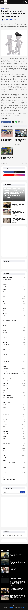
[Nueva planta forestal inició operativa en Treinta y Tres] (7, 205)
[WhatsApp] (16, 122)
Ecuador (14, 339)
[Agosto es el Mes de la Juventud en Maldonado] (5, 570)
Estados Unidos (14, 349)
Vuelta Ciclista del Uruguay (14, 479)
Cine (14, 310)
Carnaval (14, 301)
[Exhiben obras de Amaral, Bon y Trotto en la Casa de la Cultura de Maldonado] (7, 220)
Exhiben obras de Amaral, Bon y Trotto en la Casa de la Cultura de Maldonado (18, 219)
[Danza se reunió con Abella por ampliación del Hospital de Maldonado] (5, 555)
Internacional (14, 368)
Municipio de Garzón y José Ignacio (14, 404)
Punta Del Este (14, 433)
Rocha (14, 441)
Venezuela (14, 477)
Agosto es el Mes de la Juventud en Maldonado (18, 568)
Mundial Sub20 (14, 400)
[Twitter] (13, 122)
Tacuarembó (14, 465)
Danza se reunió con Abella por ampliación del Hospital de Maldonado (17, 554)
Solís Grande (14, 457)
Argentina (14, 284)
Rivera (14, 438)
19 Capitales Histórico (14, 277)
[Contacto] (19, 177)
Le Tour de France (14, 378)
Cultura (14, 325)
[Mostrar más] (22, 122)
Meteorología (14, 388)
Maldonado (14, 383)
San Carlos (14, 450)
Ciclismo (14, 308)
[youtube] (8, 175)
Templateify (11, 607)
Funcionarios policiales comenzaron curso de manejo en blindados (6, 139)
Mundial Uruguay (14, 402)
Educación (14, 342)
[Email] (19, 122)
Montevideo (14, 392)
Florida (14, 359)
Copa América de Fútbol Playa (14, 320)
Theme (22, 607)
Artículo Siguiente (22, 163)
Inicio (2, 8)
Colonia (14, 315)
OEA (14, 409)
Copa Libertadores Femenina (14, 322)
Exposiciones (14, 354)
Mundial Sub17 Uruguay (14, 397)
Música (14, 407)
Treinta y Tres (14, 469)
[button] (2, 2)
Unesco (14, 474)
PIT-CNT (14, 426)
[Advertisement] (14, 242)
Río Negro (14, 436)
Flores (14, 356)
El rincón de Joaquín (14, 347)
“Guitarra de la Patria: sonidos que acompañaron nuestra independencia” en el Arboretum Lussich (18, 561)
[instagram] (19, 175)
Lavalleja (14, 375)
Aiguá (14, 282)
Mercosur (14, 385)
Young (14, 481)
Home (14, 605)
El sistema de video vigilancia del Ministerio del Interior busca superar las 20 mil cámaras (20, 140)
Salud (14, 448)
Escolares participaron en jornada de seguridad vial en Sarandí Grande (7, 157)
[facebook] (8, 172)
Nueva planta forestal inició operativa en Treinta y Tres (18, 203)
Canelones (14, 298)
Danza (14, 330)
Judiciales (14, 371)
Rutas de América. (14, 443)
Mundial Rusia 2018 (14, 395)
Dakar (14, 327)
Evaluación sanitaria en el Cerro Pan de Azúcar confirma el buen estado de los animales (18, 211)
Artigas (14, 289)
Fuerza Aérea (14, 361)
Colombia (14, 313)
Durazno (14, 335)
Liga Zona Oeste (14, 380)
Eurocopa (14, 351)
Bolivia (14, 294)
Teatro (14, 467)
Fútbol (14, 363)
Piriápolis (14, 424)
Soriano (14, 460)
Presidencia (14, 431)
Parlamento (14, 416)
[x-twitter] (19, 172)
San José (14, 453)
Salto (14, 445)
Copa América (14, 318)
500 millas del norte (14, 279)
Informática (14, 366)
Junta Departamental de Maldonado (14, 373)
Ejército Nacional (14, 344)
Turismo (14, 472)
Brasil (14, 296)
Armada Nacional (14, 286)
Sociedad (14, 455)
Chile (14, 306)
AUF (14, 291)
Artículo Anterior (5, 163)
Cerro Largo (14, 303)
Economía (14, 337)
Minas (14, 390)
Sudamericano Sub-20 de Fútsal (14, 462)
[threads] (8, 177)
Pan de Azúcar (14, 414)
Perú (14, 421)
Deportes (14, 332)
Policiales (7, 8)
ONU (14, 412)
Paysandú (14, 419)
